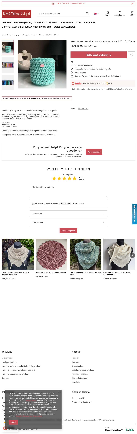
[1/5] (54, 178)
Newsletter (76, 382)
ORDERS (7, 351)
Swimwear (40, 23)
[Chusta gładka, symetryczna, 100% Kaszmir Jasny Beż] (18, 254)
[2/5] (59, 178)
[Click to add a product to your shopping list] (131, 54)
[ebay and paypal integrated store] (119, 429)
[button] (4, 255)
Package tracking (9, 362)
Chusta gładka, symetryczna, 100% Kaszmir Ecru (116, 274)
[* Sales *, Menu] (59, 23)
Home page (16, 35)
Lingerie (7, 23)
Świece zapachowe (64, 27)
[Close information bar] (132, 3)
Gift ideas (89, 23)
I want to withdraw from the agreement (18, 370)
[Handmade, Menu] (74, 23)
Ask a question (94, 152)
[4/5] (69, 178)
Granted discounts (79, 378)
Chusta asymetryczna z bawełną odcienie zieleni (85, 274)
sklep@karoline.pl (63, 420)
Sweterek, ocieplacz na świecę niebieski (51, 272)
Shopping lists (77, 366)
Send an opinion (68, 230)
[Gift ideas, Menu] (96, 23)
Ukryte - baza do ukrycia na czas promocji (26, 27)
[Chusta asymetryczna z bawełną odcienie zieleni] (85, 254)
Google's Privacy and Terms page (29, 416)
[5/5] (74, 178)
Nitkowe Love (83, 109)
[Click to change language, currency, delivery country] (96, 14)
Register (75, 358)
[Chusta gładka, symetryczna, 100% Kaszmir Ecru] (119, 254)
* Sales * (53, 23)
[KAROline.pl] (35, 98)
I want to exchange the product (15, 374)
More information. (126, 89)
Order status (7, 358)
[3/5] (64, 178)
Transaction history (80, 374)
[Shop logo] (16, 14)
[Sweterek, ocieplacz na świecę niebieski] (52, 254)
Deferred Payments (82, 76)
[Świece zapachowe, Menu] (76, 27)
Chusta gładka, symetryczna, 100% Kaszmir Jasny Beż (15, 274)
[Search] (87, 14)
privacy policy (31, 400)
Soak (78, 23)
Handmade (67, 23)
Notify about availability (97, 55)
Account (76, 351)
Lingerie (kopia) (23, 23)
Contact (5, 378)
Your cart (75, 362)
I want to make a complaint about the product (21, 366)
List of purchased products (83, 370)
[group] (42, 64)
